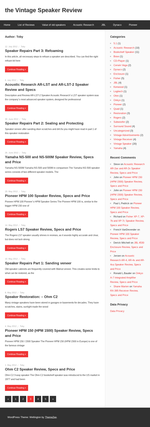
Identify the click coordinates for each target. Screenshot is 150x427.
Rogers (117, 117)
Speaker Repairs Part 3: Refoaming (34, 51)
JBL (103, 24)
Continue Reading (15, 69)
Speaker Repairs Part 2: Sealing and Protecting (44, 123)
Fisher (117, 78)
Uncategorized (121, 130)
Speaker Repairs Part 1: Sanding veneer (38, 263)
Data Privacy (117, 311)
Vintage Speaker (123, 143)
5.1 (115, 43)
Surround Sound (122, 126)
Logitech (118, 91)
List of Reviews (26, 24)
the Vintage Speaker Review (43, 10)
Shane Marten (121, 286)
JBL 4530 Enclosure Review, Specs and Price (127, 247)
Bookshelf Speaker (124, 52)
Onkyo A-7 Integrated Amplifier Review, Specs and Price (126, 277)
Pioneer (133, 24)
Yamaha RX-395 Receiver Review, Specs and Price (126, 291)
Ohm (116, 95)
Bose (116, 56)
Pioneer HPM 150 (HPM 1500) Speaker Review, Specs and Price (126, 181)
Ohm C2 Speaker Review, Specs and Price (40, 369)
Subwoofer (119, 122)
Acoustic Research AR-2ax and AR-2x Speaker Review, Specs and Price (127, 168)
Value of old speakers (54, 24)
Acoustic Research (83, 24)
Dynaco (117, 24)
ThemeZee (51, 417)
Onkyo (117, 100)
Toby (23, 46)
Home (7, 24)
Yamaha (118, 148)
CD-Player (119, 60)
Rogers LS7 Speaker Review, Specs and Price (43, 229)
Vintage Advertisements (126, 135)
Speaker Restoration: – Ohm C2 (31, 297)
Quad (116, 108)
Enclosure (119, 74)
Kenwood (118, 87)
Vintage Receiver (123, 139)
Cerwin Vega (120, 65)
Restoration (120, 113)
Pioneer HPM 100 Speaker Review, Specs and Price (47, 196)
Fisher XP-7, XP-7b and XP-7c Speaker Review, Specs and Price (127, 221)
